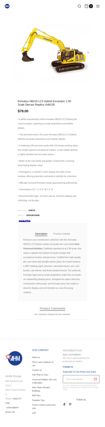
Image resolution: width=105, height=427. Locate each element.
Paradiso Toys (38, 400)
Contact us (37, 370)
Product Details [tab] (61, 233)
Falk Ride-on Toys (40, 375)
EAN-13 (21, 215)
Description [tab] (41, 233)
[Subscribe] (95, 379)
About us (36, 357)
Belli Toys (36, 395)
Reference (22, 210)
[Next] (88, 52)
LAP (34, 413)
